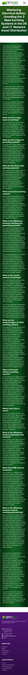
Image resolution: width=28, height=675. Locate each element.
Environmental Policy (7, 666)
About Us (5, 647)
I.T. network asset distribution (11, 88)
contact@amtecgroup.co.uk (9, 635)
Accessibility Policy (7, 668)
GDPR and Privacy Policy (8, 664)
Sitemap (5, 670)
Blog (4, 648)
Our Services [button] (6, 650)
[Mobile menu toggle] (24, 3)
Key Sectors (5, 652)
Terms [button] (4, 663)
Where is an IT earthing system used (13, 97)
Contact (5, 654)
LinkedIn (5, 637)
